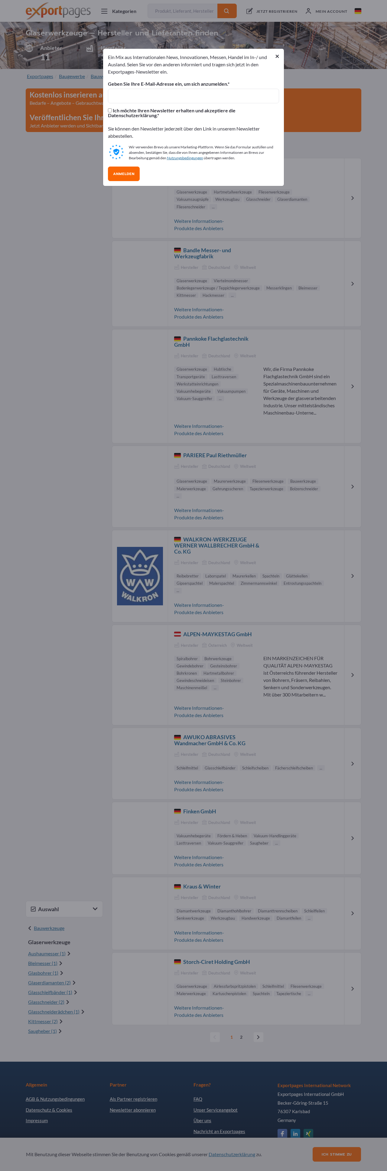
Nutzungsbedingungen (185, 158)
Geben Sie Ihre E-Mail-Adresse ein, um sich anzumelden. (168, 83)
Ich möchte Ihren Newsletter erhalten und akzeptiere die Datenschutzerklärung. (172, 113)
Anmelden (124, 174)
